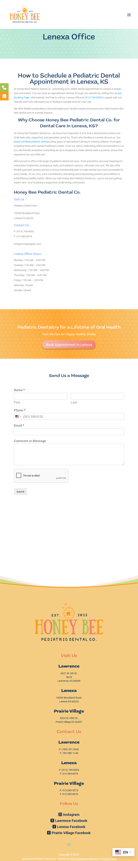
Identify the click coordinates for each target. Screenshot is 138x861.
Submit (20, 491)
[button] (129, 14)
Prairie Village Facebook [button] (71, 832)
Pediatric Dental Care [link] (25, 205)
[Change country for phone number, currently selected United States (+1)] (18, 416)
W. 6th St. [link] (69, 673)
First (17, 402)
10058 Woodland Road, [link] (27, 213)
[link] (25, 14)
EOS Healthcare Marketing (85, 858)
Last (74, 402)
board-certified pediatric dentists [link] (32, 141)
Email (19, 425)
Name (19, 390)
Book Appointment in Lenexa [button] (69, 344)
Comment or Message (30, 441)
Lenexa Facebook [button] (71, 826)
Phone (19, 410)
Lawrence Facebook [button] (71, 820)
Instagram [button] (71, 814)
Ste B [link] (69, 677)
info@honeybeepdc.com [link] (27, 244)
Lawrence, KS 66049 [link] (69, 680)
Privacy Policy (109, 858)
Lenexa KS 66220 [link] (23, 218)
